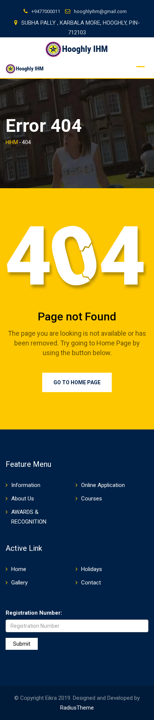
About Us (22, 498)
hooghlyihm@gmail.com (100, 11)
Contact (91, 582)
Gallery (19, 582)
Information (25, 485)
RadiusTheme (77, 707)
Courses (91, 498)
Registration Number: (34, 612)
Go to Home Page (77, 382)
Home (18, 569)
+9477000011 (45, 11)
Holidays (91, 569)
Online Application (103, 485)
